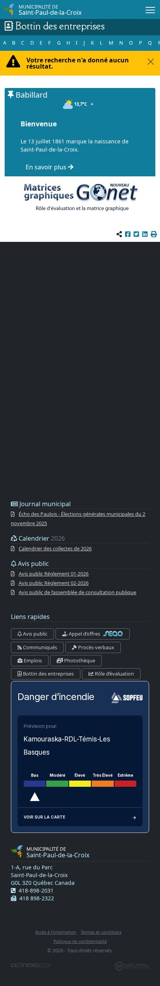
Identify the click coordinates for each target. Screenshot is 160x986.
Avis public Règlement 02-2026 (54, 582)
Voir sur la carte (44, 817)
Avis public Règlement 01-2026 (54, 573)
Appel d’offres (84, 633)
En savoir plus (47, 167)
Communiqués (39, 647)
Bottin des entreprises (48, 673)
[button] (154, 234)
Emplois (32, 660)
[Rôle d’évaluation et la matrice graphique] (80, 197)
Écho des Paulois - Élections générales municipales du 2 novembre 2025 (78, 518)
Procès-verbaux (95, 647)
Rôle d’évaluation (114, 673)
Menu (150, 9)
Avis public (34, 633)
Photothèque (79, 660)
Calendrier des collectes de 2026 (55, 548)
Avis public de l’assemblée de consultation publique (77, 592)
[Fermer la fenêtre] (150, 61)
